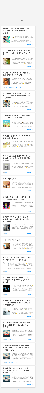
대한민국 (6, 172)
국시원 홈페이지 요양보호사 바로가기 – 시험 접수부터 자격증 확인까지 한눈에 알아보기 (16, 95)
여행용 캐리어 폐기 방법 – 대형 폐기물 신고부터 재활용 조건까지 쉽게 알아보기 (16, 53)
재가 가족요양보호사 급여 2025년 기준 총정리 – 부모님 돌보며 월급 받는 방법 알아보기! (17, 158)
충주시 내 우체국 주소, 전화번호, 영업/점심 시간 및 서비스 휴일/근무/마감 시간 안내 (16, 325)
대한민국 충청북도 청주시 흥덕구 (11, 362)
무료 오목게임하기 (9, 179)
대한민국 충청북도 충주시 (9, 339)
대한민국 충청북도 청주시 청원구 (11, 385)
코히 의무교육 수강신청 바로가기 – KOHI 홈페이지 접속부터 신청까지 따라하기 (16, 280)
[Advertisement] (22, 8)
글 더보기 (18, 389)
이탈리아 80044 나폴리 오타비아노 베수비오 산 (13, 87)
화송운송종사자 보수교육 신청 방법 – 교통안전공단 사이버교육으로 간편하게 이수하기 (16, 219)
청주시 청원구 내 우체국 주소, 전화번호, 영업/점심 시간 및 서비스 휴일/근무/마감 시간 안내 (16, 370)
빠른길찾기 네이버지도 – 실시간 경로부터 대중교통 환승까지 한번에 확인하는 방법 (16, 30)
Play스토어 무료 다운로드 (12, 240)
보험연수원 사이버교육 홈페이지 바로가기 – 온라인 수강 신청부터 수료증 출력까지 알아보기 (16, 302)
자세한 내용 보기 (30, 44)
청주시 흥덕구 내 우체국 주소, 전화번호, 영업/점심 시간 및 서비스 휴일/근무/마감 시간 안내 (16, 347)
